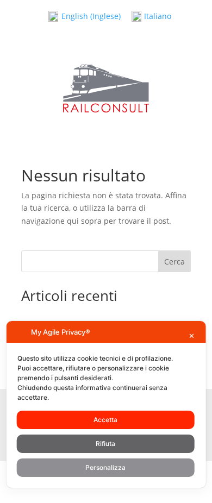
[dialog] (106, 404)
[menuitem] (84, 16)
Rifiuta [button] (105, 443)
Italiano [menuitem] (157, 16)
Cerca (174, 261)
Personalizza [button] (105, 467)
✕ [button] (192, 335)
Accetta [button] (105, 420)
